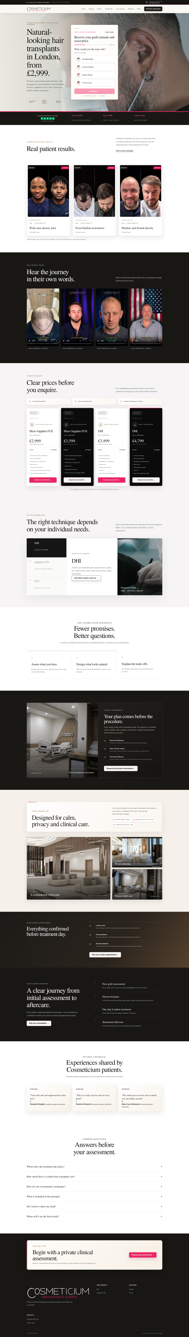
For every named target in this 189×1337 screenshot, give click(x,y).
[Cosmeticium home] (38, 9)
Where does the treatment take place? (94, 1166)
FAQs (139, 9)
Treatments (109, 9)
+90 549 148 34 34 (32, 1319)
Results (91, 9)
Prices (99, 9)
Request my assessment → (142, 1255)
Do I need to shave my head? (94, 1206)
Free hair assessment (153, 9)
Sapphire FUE (101, 1293)
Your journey (120, 9)
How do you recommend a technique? (94, 1186)
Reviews (131, 9)
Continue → (94, 91)
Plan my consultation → (39, 1023)
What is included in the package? (94, 1196)
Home (83, 9)
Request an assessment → (43, 480)
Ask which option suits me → (86, 578)
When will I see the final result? (94, 1216)
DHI (98, 1289)
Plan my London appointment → (105, 955)
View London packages (124, 151)
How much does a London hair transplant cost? (94, 1176)
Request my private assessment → (120, 768)
